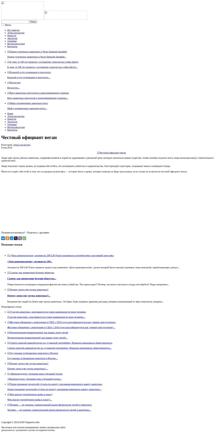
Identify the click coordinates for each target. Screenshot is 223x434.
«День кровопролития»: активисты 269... (29, 261)
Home (10, 113)
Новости (11, 35)
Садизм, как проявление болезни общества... (31, 278)
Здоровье (12, 41)
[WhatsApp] (24, 238)
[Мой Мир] (11, 238)
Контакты (12, 46)
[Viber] (20, 238)
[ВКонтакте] (3, 238)
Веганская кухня (16, 43)
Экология (12, 38)
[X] (16, 238)
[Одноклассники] (7, 238)
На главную (13, 30)
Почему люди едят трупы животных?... (28, 295)
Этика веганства (15, 33)
